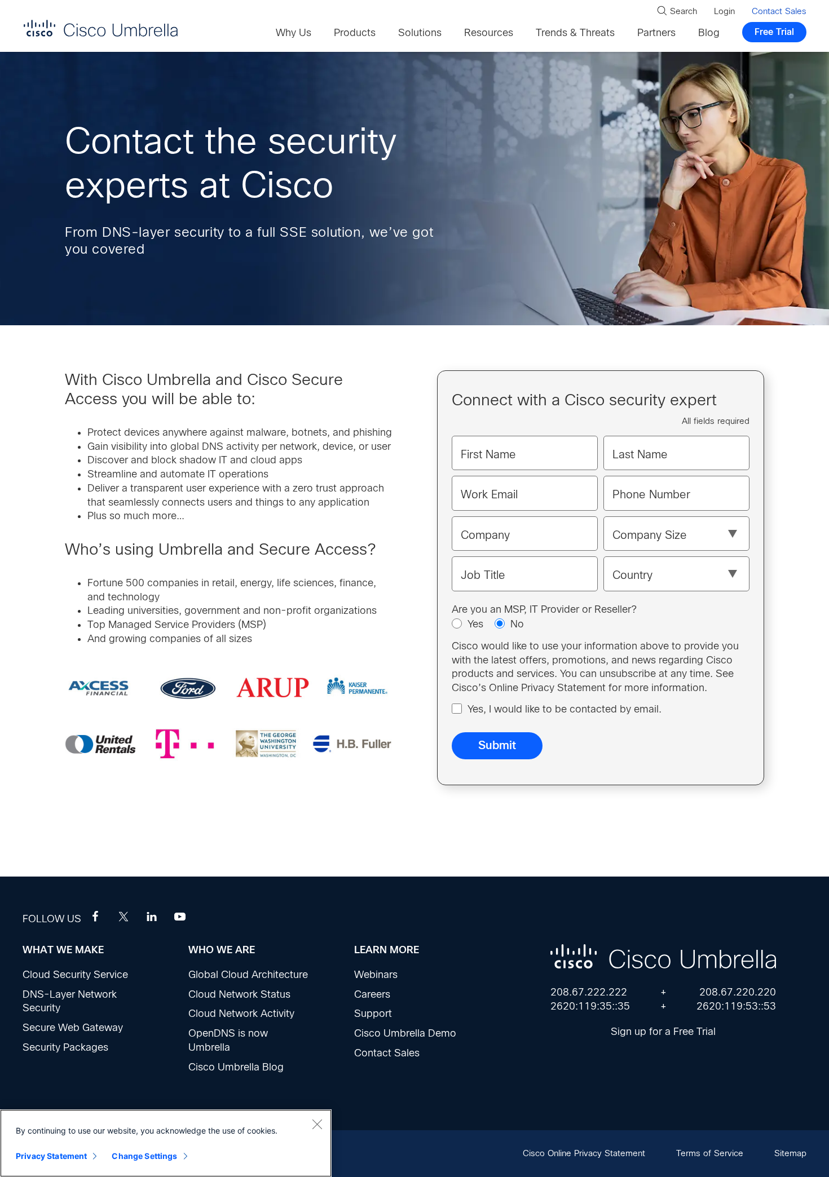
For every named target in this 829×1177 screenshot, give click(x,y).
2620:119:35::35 (590, 1006)
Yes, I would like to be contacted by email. (565, 709)
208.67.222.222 (588, 992)
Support (373, 1013)
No (517, 624)
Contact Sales (387, 1053)
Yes (475, 624)
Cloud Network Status (239, 994)
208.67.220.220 (737, 992)
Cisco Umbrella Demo (405, 1033)
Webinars (376, 974)
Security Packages (65, 1047)
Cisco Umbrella (100, 28)
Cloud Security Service (75, 974)
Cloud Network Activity (241, 1013)
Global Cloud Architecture (248, 974)
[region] (166, 1143)
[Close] (317, 1124)
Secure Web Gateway (73, 1027)
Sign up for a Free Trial (663, 1031)
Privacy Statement (51, 1156)
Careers (372, 994)
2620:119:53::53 (736, 1006)
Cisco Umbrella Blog (236, 1067)
